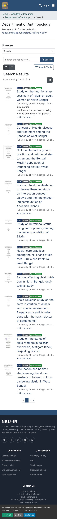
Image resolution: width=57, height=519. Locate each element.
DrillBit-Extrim (36, 475)
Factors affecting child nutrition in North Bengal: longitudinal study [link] (35, 281)
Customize (29, 515)
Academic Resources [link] (22, 14)
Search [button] (48, 59)
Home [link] (5, 14)
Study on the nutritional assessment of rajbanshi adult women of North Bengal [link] (35, 95)
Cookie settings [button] (9, 456)
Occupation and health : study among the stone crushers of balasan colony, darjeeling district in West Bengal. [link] (34, 377)
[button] (5, 5)
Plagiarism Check (38, 470)
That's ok (7, 515)
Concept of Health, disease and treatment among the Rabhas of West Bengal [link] (34, 132)
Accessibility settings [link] (11, 460)
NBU (32, 460)
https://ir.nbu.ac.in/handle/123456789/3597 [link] (24, 32)
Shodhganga (36, 465)
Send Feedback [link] (9, 475)
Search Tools (45, 67)
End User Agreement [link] (11, 470)
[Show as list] (6, 67)
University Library (38, 456)
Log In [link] (46, 5)
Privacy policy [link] (8, 465)
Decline (18, 515)
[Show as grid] (12, 67)
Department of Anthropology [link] (19, 17)
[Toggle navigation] (53, 5)
